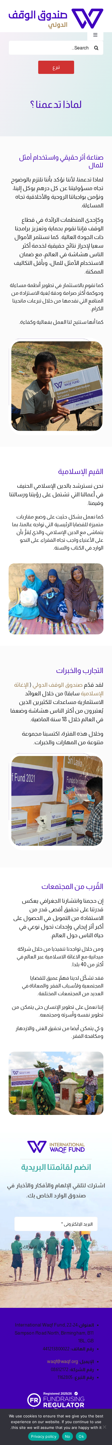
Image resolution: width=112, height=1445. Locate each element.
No (67, 1436)
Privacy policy (43, 1436)
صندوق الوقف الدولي (57, 685)
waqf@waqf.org (62, 1361)
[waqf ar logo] (56, 10)
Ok (81, 1436)
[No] (105, 1427)
